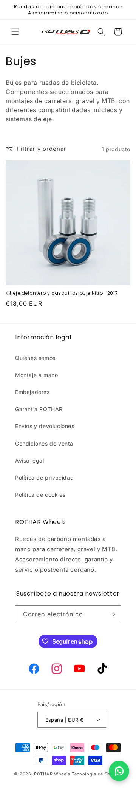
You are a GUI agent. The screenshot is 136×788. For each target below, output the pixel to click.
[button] (15, 31)
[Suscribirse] (112, 614)
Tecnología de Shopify (97, 774)
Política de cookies (40, 494)
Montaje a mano (36, 375)
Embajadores (32, 392)
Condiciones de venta (44, 443)
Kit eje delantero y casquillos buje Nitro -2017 (62, 293)
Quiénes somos (35, 358)
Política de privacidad (44, 477)
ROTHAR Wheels (52, 774)
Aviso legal (29, 460)
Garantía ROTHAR (39, 409)
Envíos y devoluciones (44, 426)
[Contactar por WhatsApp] (119, 771)
